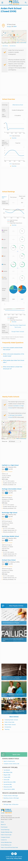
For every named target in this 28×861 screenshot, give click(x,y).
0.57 (22, 299)
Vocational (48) (8, 784)
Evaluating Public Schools (11, 720)
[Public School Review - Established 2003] (14, 2)
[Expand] (3, 428)
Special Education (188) (10, 782)
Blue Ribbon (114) (8, 772)
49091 (15, 27)
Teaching (7, 729)
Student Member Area (6, 832)
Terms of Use (9, 859)
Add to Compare (8, 471)
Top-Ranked (7, 770)
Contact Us (4, 840)
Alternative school (18, 105)
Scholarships (8, 727)
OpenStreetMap (23, 42)
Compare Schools (5, 837)
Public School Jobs (9, 722)
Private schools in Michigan (11, 796)
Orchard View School (9, 560)
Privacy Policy (18, 859)
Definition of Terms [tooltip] (4, 197)
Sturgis (9, 27)
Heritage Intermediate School (15, 416)
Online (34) (6, 780)
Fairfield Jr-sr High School (16, 407)
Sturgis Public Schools (17, 332)
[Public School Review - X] (12, 853)
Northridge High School (9, 513)
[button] (14, 35)
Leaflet (17, 42)
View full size (5, 46)
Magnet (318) (7, 775)
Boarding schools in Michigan (11, 798)
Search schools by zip (9, 761)
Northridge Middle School (10, 536)
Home (2, 822)
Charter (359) (7, 777)
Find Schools (4, 827)
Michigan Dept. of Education (11, 804)
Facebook (15, 853)
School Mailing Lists (6, 845)
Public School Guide (6, 835)
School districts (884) (9, 789)
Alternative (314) (8, 787)
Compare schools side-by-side (11, 764)
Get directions (13, 46)
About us (3, 825)
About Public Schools (10, 725)
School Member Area (6, 842)
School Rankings (5, 830)
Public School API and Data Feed (9, 847)
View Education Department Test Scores (18, 326)
